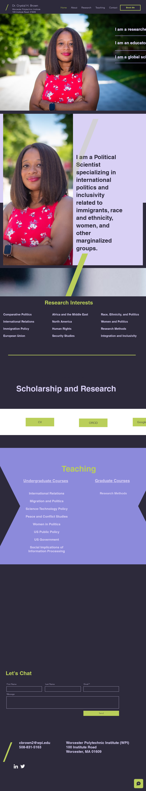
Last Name (50, 684)
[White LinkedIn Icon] (16, 766)
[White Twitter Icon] (23, 766)
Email (86, 684)
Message (11, 694)
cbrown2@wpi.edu (34, 743)
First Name (12, 684)
